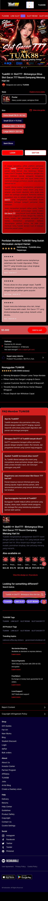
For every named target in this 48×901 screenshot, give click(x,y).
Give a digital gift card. (26, 349)
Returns (5, 803)
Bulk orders (6, 752)
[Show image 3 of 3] (26, 67)
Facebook (10, 839)
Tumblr (9, 847)
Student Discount (9, 741)
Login (4, 745)
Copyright (6, 818)
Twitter (9, 843)
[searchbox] (24, 594)
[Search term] (30, 5)
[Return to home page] (14, 5)
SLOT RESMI (32, 16)
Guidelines (6, 810)
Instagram (10, 835)
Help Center (7, 806)
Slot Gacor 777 (10, 213)
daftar (4, 749)
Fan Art (5, 730)
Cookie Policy (32, 866)
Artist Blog (6, 785)
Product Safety (8, 814)
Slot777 (7, 200)
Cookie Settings (8, 826)
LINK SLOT (17, 16)
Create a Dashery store (11, 789)
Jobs (4, 781)
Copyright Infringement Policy (14, 714)
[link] (8, 601)
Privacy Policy (20, 866)
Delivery (5, 799)
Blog (4, 737)
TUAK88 (5, 16)
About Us (6, 762)
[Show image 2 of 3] (24, 67)
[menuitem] (5, 16)
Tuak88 (13, 168)
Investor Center (8, 766)
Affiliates (5, 774)
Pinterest (10, 851)
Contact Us (6, 822)
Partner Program (9, 770)
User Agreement (8, 866)
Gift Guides (6, 726)
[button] (35, 564)
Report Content (8, 707)
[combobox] (30, 5)
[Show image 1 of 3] (22, 67)
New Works (6, 733)
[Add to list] (5, 559)
